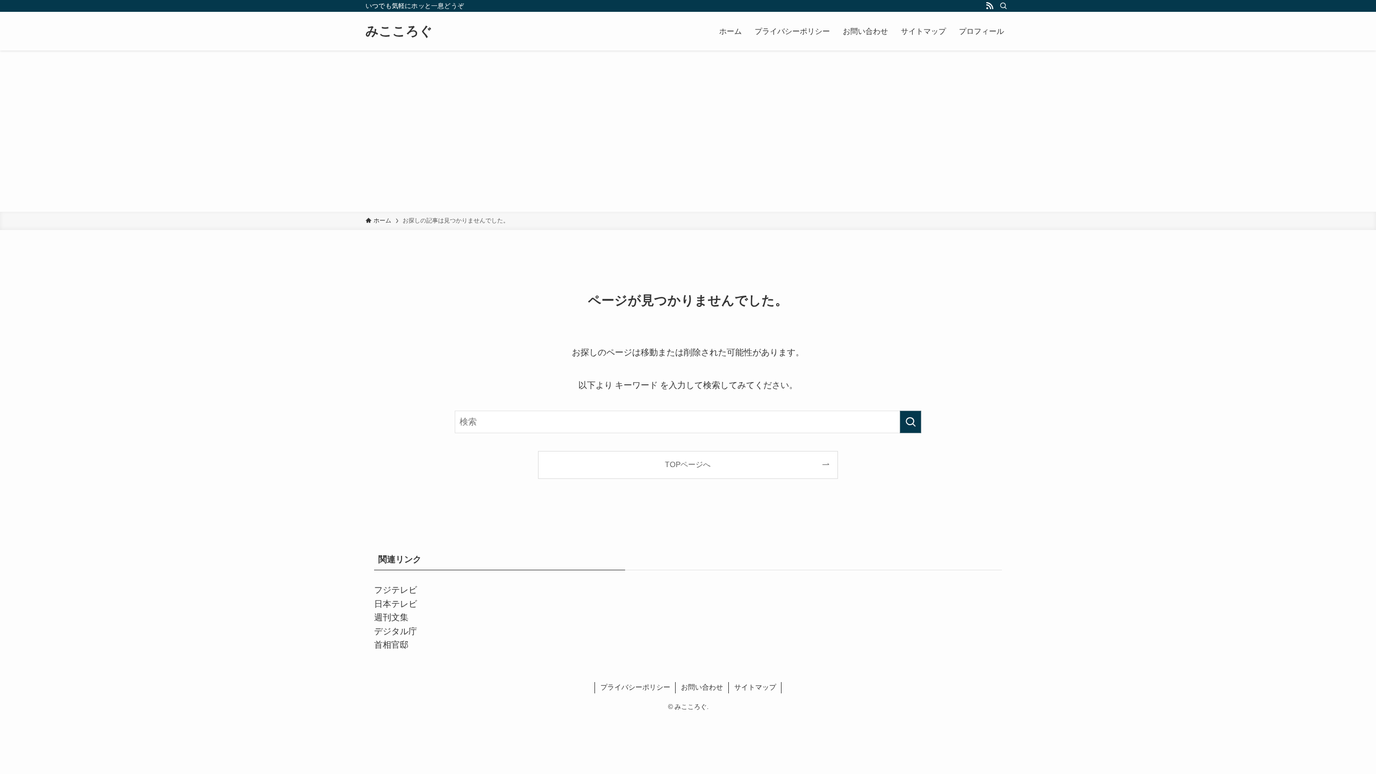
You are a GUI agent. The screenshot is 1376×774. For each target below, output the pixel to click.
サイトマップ (755, 687)
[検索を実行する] (910, 422)
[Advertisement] (688, 131)
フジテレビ (395, 589)
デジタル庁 (395, 631)
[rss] (990, 6)
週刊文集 (391, 617)
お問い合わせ (702, 687)
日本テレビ (395, 603)
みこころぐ (399, 31)
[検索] (1003, 6)
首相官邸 (391, 644)
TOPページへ (688, 464)
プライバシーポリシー (635, 687)
